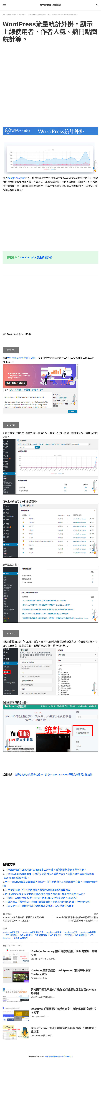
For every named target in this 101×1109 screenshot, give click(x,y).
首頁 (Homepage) (9, 14)
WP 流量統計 (56, 935)
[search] (96, 5)
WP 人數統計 (11, 935)
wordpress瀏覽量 (54, 932)
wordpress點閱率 (88, 932)
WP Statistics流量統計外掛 (36, 257)
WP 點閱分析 (81, 935)
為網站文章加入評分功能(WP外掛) (32, 774)
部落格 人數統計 (21, 938)
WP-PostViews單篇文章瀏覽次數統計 (72, 774)
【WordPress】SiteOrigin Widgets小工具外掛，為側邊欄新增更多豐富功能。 (45, 869)
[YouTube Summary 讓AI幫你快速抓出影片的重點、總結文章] (16, 956)
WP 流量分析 (41, 935)
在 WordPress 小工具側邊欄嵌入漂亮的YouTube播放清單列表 (37, 890)
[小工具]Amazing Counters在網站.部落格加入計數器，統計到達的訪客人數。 (45, 894)
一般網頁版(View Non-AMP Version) (58, 1056)
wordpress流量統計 (11, 932)
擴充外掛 (22, 14)
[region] (50, 85)
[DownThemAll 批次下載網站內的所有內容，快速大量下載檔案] (16, 1033)
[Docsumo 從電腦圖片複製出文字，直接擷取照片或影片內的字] (16, 1014)
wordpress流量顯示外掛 (33, 932)
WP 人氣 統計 (26, 935)
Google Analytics (16, 178)
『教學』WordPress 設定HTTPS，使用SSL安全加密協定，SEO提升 (41, 898)
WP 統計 (68, 935)
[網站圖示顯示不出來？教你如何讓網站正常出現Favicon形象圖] (16, 994)
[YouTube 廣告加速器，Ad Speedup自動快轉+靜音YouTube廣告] (16, 975)
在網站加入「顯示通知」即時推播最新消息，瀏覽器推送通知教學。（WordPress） (48, 902)
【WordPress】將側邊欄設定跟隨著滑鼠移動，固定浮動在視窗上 (39, 906)
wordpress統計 (71, 932)
